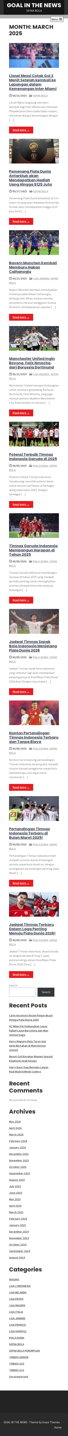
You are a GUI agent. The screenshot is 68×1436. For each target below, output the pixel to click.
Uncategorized (18, 1376)
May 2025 (15, 1199)
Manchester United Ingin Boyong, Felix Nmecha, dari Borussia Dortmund (32, 363)
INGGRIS (14, 1279)
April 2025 (15, 1206)
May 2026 (15, 1121)
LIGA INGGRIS (41, 374)
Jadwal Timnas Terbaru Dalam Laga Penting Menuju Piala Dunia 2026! (32, 929)
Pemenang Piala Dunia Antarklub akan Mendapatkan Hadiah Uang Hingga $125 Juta (30, 178)
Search (13, 985)
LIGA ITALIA (16, 1312)
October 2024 (17, 1244)
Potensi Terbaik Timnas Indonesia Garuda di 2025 (33, 456)
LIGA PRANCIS (17, 1325)
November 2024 (19, 1238)
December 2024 (19, 1232)
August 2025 (17, 1180)
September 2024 (19, 1251)
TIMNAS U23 (16, 1370)
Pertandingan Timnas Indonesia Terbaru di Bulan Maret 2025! (29, 833)
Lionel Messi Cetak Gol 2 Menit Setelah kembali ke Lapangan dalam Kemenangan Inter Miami (33, 82)
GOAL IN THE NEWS (34, 5)
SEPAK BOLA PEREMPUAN (24, 1351)
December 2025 (19, 1154)
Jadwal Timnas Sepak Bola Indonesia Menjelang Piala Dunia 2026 (33, 646)
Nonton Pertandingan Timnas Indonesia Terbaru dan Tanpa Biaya (33, 737)
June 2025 (15, 1193)
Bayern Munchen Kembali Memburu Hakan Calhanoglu (33, 267)
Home (58, 1427)
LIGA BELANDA (17, 1292)
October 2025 (17, 1167)
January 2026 (17, 1147)
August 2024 (17, 1257)
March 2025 (16, 1212)
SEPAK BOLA (40, 95)
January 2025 (17, 1225)
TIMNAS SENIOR (18, 1357)
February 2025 (18, 1219)
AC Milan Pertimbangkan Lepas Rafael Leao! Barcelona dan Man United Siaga (28, 1030)
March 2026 (16, 1134)
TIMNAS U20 (16, 1364)
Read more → (21, 130)
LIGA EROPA (16, 1299)
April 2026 (15, 1128)
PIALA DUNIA (40, 466)
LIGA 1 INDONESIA (20, 1286)
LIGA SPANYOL (18, 1331)
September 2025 (19, 1173)
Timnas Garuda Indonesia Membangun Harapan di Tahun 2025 (33, 550)
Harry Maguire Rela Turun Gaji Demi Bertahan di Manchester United (27, 1045)
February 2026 (18, 1141)
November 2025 (19, 1160)
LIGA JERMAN (41, 278)
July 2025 (15, 1186)
